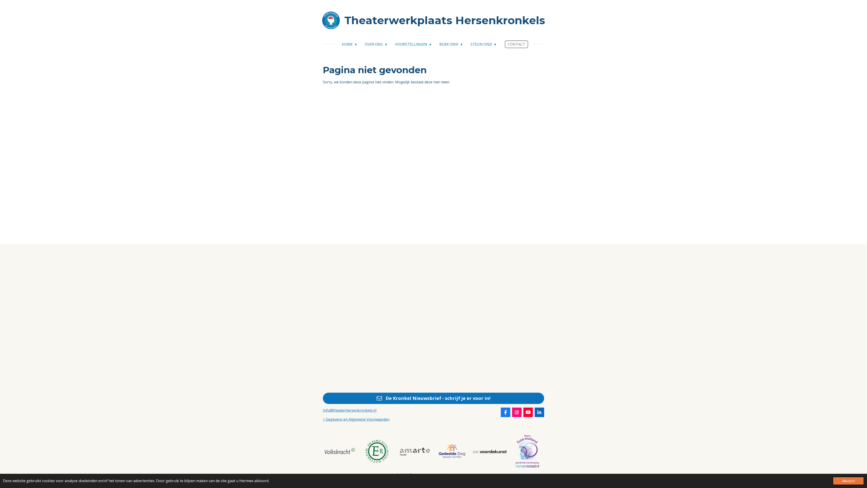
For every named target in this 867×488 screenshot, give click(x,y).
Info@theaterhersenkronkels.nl (349, 410)
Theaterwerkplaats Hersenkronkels (444, 20)
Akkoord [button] (848, 481)
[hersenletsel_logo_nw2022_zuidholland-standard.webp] (527, 451)
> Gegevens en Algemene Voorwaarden (356, 419)
